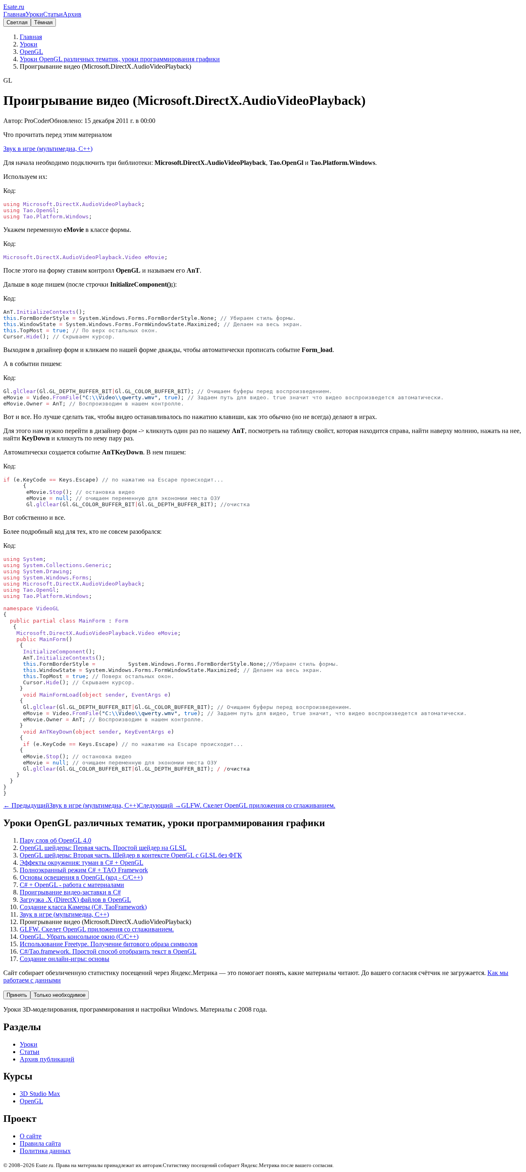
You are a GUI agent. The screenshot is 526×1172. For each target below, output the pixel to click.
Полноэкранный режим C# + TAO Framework (84, 869)
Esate (13, 6)
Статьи (53, 14)
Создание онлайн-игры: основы (64, 958)
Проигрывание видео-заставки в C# (70, 892)
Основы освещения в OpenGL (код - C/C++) (81, 877)
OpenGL (31, 51)
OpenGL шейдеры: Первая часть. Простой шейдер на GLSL (103, 847)
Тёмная (43, 22)
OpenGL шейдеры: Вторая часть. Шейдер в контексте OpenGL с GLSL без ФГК (131, 855)
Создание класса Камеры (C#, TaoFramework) (83, 906)
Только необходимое (59, 995)
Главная (14, 14)
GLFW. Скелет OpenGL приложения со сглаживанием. (97, 929)
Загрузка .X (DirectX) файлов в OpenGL (75, 899)
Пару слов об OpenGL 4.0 (55, 840)
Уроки (34, 14)
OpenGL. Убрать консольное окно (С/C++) (79, 936)
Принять (17, 995)
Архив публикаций (47, 1059)
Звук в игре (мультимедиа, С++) (47, 148)
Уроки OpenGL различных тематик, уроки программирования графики (120, 59)
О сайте (31, 1136)
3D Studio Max (40, 1093)
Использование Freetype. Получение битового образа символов (109, 943)
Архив (72, 14)
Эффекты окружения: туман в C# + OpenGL (81, 862)
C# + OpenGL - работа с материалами (72, 884)
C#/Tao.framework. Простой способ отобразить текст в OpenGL (108, 951)
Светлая (17, 22)
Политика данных (45, 1150)
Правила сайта (40, 1143)
